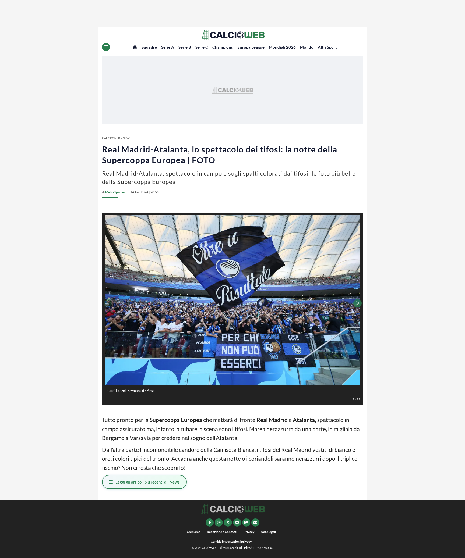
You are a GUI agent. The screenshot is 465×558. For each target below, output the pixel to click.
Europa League (251, 47)
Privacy (249, 532)
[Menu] (106, 47)
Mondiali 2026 (282, 47)
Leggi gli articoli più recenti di (147, 482)
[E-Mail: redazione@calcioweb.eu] (255, 522)
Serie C (201, 47)
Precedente (107, 303)
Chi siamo (193, 532)
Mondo (306, 47)
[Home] (135, 47)
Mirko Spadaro (115, 192)
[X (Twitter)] (228, 522)
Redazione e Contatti (222, 532)
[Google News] (246, 522)
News (127, 138)
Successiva (357, 303)
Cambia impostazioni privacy (231, 541)
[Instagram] (219, 522)
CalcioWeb (111, 138)
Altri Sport (327, 47)
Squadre (149, 47)
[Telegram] (237, 522)
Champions (222, 47)
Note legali (268, 532)
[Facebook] (210, 522)
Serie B (184, 47)
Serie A (167, 47)
